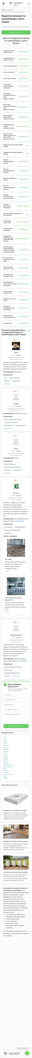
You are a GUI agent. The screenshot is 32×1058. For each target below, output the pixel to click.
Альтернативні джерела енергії (12, 673)
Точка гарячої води (9, 78)
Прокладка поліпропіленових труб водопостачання (9, 96)
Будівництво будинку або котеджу (13, 667)
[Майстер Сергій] (16, 346)
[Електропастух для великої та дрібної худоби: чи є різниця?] (16, 862)
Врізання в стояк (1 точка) (9, 299)
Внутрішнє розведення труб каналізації (8, 308)
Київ (4, 738)
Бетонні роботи (8, 527)
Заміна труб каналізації (7, 222)
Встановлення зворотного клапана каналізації (10, 283)
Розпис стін (7, 381)
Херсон (5, 753)
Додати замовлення (16, 32)
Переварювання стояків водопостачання (8, 126)
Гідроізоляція (7, 533)
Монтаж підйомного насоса (10, 179)
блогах (15, 785)
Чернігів (5, 757)
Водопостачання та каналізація (12, 467)
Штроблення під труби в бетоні (8, 59)
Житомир (6, 763)
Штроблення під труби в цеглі (8, 51)
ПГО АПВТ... (9, 559)
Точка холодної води (10, 66)
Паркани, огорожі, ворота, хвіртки (13, 419)
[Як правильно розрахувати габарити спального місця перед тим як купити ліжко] (16, 798)
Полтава (5, 755)
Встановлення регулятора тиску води (9, 259)
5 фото (7, 571)
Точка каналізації (8, 72)
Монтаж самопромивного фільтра (9, 170)
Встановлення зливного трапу (8, 275)
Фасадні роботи (18, 470)
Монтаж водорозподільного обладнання (12, 214)
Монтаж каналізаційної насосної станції (8, 196)
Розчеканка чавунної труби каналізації (8, 86)
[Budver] (16, 3)
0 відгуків (18, 355)
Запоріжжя (6, 745)
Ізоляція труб (7, 323)
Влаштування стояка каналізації (9, 316)
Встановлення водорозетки (8, 292)
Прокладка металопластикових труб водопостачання (10, 107)
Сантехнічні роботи (21, 425)
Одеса (5, 743)
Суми (4, 761)
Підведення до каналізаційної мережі (13, 145)
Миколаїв (6, 749)
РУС (18, 5)
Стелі (5, 378)
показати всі (7, 384)
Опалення (6, 676)
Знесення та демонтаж (10, 464)
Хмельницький (7, 764)
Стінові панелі (16, 381)
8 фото (7, 612)
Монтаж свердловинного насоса (8, 161)
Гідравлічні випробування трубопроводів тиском (8, 238)
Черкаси (5, 759)
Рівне (4, 768)
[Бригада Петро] (16, 441)
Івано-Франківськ (8, 774)
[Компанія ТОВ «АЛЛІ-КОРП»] (16, 628)
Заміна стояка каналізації (7, 229)
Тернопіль (6, 772)
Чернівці (5, 770)
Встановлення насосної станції (8, 268)
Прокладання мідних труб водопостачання (8, 117)
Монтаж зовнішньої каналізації (7, 205)
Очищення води (8, 670)
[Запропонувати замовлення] (17, 340)
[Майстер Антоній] (16, 397)
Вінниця (5, 751)
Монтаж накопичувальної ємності (9, 187)
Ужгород (5, 778)
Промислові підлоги (14, 378)
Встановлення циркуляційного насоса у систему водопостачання (9, 249)
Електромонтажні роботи (10, 422)
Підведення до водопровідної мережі (13, 153)
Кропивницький (7, 766)
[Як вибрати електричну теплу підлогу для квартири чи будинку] (16, 832)
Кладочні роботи (8, 425)
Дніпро (5, 741)
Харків (5, 739)
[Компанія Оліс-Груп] (16, 486)
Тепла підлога (7, 470)
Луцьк (5, 776)
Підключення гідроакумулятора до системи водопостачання (9, 136)
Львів (4, 747)
